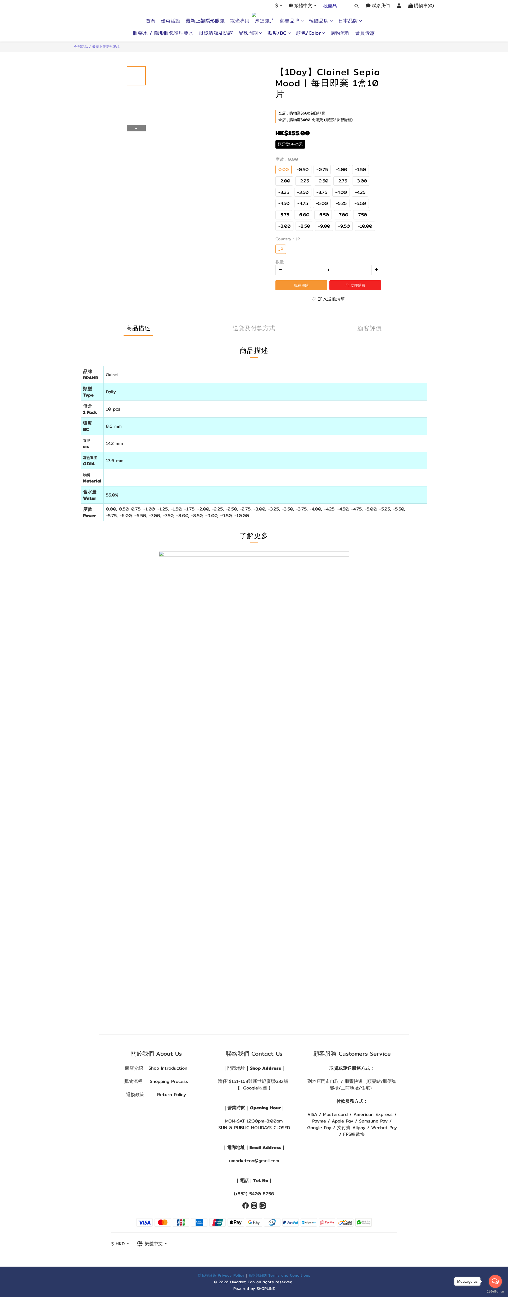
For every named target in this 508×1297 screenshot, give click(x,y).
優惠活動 (170, 20)
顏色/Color (308, 33)
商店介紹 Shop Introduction (156, 1068)
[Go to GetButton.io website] (495, 1291)
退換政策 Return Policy (156, 1094)
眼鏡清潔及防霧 (216, 33)
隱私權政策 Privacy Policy (221, 1275)
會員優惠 (365, 33)
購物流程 (340, 33)
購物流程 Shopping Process (156, 1081)
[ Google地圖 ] (254, 1087)
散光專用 (240, 20)
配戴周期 (248, 33)
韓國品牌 (319, 20)
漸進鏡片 (265, 20)
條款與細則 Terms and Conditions (279, 1275)
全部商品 (81, 46)
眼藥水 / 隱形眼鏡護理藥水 (163, 33)
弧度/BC (277, 33)
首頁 (151, 20)
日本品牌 (348, 20)
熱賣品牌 (290, 20)
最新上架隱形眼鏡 (205, 20)
